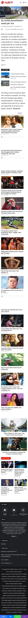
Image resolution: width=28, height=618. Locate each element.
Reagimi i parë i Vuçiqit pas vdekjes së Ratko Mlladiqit (7, 471)
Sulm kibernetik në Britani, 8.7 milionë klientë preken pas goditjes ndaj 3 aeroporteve (19, 472)
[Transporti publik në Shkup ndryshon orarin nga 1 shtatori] (5, 75)
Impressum (3, 543)
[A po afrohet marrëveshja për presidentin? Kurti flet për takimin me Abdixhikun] (7, 482)
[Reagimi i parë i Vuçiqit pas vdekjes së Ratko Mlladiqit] (7, 464)
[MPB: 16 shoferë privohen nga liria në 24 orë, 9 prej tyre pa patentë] (21, 482)
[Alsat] (7, 2)
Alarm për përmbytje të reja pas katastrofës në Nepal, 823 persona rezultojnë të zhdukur (18, 84)
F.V (3, 29)
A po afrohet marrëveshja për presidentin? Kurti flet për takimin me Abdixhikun (6, 490)
